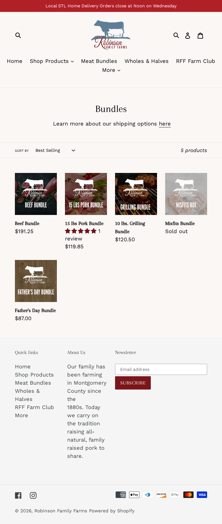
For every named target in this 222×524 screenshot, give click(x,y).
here (165, 123)
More (21, 415)
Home (23, 366)
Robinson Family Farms (60, 510)
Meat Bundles (33, 383)
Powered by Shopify (112, 510)
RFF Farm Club (34, 407)
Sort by (22, 151)
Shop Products (34, 374)
